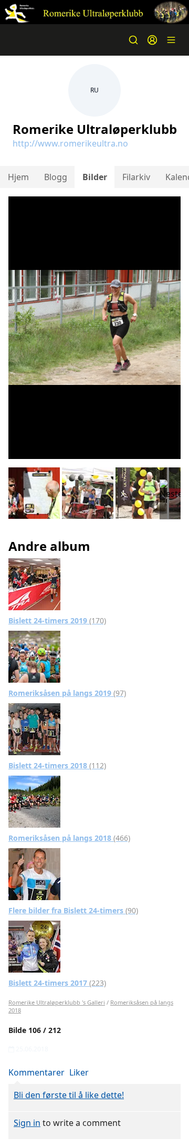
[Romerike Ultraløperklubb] (94, 12)
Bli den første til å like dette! (69, 1095)
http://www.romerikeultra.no (70, 143)
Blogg (55, 177)
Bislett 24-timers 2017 (57, 983)
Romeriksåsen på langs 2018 (69, 838)
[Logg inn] (152, 39)
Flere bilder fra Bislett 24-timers (73, 910)
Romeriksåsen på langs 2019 (67, 693)
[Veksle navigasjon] (171, 39)
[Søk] (133, 39)
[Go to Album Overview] (34, 583)
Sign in (27, 1123)
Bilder (94, 177)
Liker (79, 1072)
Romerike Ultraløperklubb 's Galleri (56, 1002)
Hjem (18, 177)
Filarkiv (136, 177)
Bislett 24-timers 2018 (57, 765)
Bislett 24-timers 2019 (57, 620)
